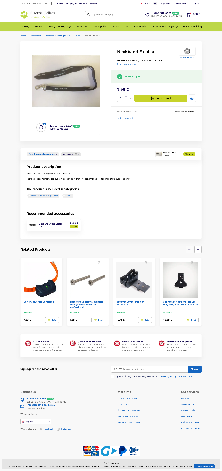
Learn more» (186, 466)
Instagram (66, 429)
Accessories (36, 36)
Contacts (59, 3)
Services (93, 3)
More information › (126, 64)
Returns (185, 398)
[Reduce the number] (126, 100)
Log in (196, 3)
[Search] (88, 14)
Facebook (48, 429)
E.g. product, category (102, 14)
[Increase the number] (126, 96)
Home (23, 36)
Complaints (123, 404)
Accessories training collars (58, 36)
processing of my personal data (175, 376)
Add (75, 227)
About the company (128, 416)
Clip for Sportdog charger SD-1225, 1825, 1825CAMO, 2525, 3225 (180, 303)
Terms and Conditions (129, 422)
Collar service (187, 404)
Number (120, 98)
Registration (181, 3)
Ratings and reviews (191, 428)
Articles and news (190, 422)
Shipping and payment (76, 3)
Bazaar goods (188, 410)
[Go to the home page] (37, 14)
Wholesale (186, 416)
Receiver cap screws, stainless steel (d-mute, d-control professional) (86, 304)
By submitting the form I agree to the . (154, 376)
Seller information (126, 118)
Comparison (164, 3)
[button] (198, 249)
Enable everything (204, 466)
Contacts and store (127, 398)
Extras (77, 36)
